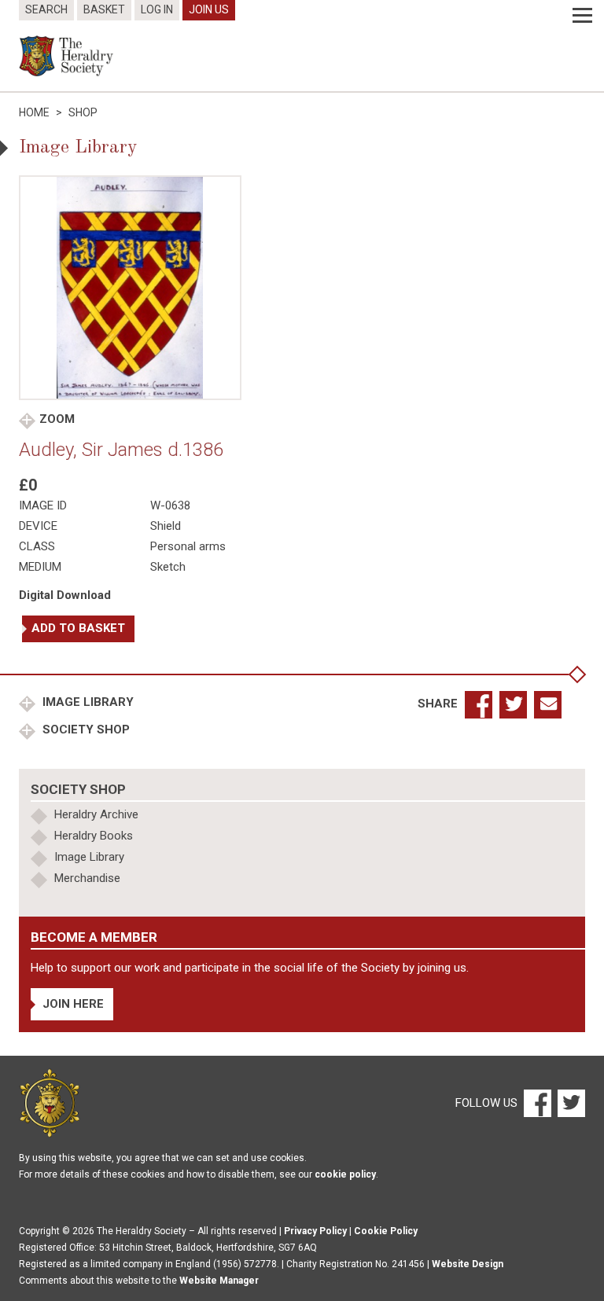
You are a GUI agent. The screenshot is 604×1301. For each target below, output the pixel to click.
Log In (157, 9)
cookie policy (345, 1174)
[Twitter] (569, 1102)
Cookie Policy (386, 1231)
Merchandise (87, 878)
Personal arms (188, 546)
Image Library (86, 702)
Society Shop (84, 729)
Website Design (467, 1264)
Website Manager (219, 1280)
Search (46, 9)
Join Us (209, 9)
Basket (104, 9)
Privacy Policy (315, 1231)
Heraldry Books (93, 836)
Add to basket (78, 628)
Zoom (57, 419)
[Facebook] (537, 1102)
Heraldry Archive (96, 814)
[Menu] (582, 16)
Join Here (73, 1004)
